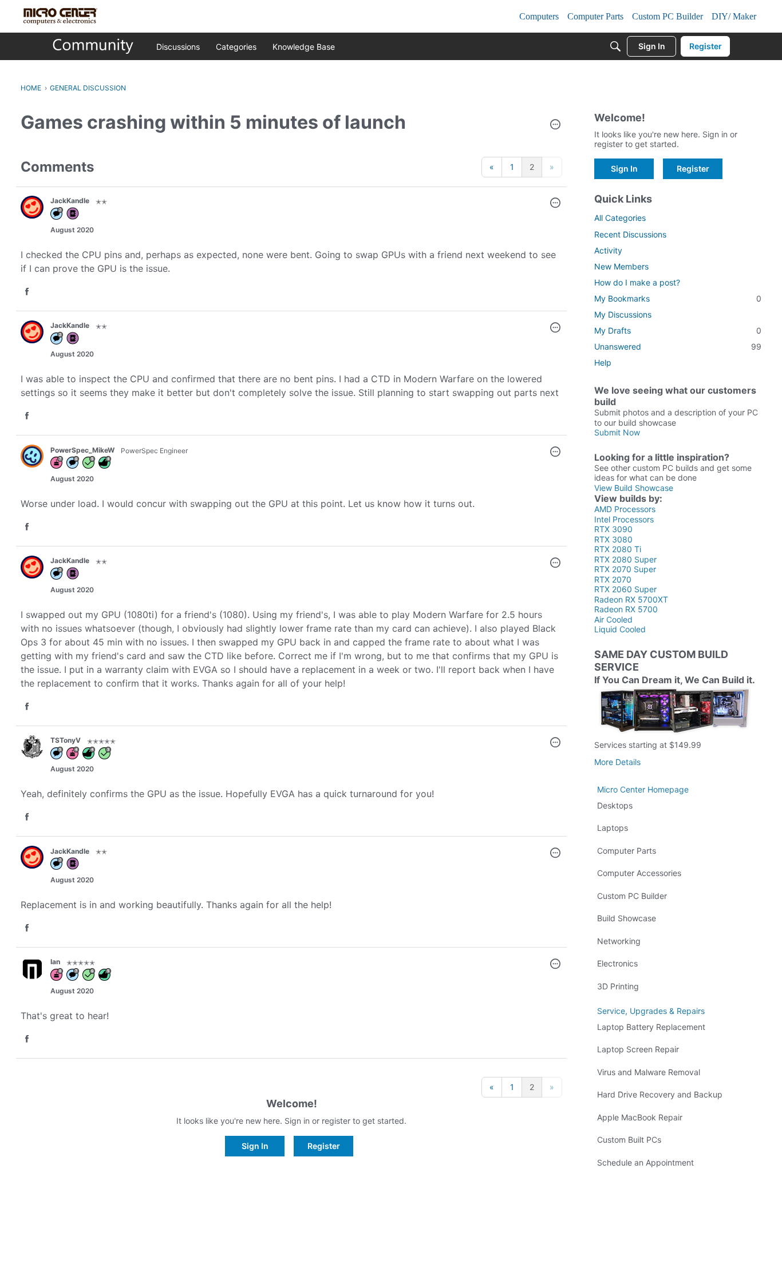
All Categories (620, 218)
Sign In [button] (255, 1146)
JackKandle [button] (69, 200)
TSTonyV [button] (65, 740)
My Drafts (677, 330)
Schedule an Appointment (645, 1162)
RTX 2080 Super (625, 559)
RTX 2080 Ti (617, 549)
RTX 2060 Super (625, 589)
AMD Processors (624, 509)
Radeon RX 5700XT (631, 599)
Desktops (615, 805)
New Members (621, 266)
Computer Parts (626, 850)
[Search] (615, 46)
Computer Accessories (639, 873)
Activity (608, 250)
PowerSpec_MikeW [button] (82, 450)
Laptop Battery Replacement (651, 1027)
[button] (555, 125)
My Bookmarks (677, 298)
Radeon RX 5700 (626, 609)
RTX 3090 (613, 529)
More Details (617, 762)
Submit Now (617, 432)
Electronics (617, 963)
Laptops (612, 828)
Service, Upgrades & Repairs (651, 1011)
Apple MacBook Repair (639, 1117)
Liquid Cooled (620, 629)
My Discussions (622, 314)
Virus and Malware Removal (648, 1072)
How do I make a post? (637, 282)
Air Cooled (613, 619)
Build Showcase (626, 918)
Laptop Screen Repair (638, 1049)
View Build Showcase (633, 488)
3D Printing (618, 986)
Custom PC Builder (632, 896)
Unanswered (677, 346)
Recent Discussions (630, 234)
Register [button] (323, 1146)
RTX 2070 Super (625, 569)
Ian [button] (55, 961)
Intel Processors (624, 519)
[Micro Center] (93, 46)
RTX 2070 (612, 579)
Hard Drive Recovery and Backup (659, 1094)
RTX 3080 (613, 539)
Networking (619, 941)
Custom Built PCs (629, 1139)
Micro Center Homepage (643, 789)
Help (602, 362)
